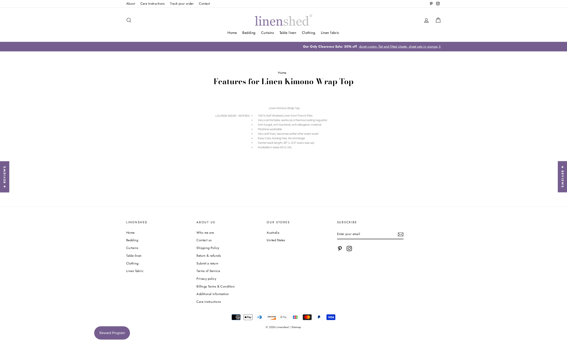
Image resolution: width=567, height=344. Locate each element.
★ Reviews (4, 177)
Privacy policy (206, 278)
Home (232, 32)
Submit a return (207, 263)
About (130, 3)
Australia (273, 232)
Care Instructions (152, 3)
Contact (204, 3)
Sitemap (296, 327)
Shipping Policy (207, 248)
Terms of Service (208, 271)
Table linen (288, 32)
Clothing (308, 32)
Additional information (212, 294)
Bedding (248, 32)
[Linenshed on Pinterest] (339, 248)
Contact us (204, 240)
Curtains (267, 32)
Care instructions (208, 301)
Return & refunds (208, 255)
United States (276, 240)
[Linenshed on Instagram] (349, 248)
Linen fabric (330, 32)
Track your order (182, 3)
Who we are (205, 232)
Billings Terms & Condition (215, 286)
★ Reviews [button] (562, 177)
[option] (283, 46)
